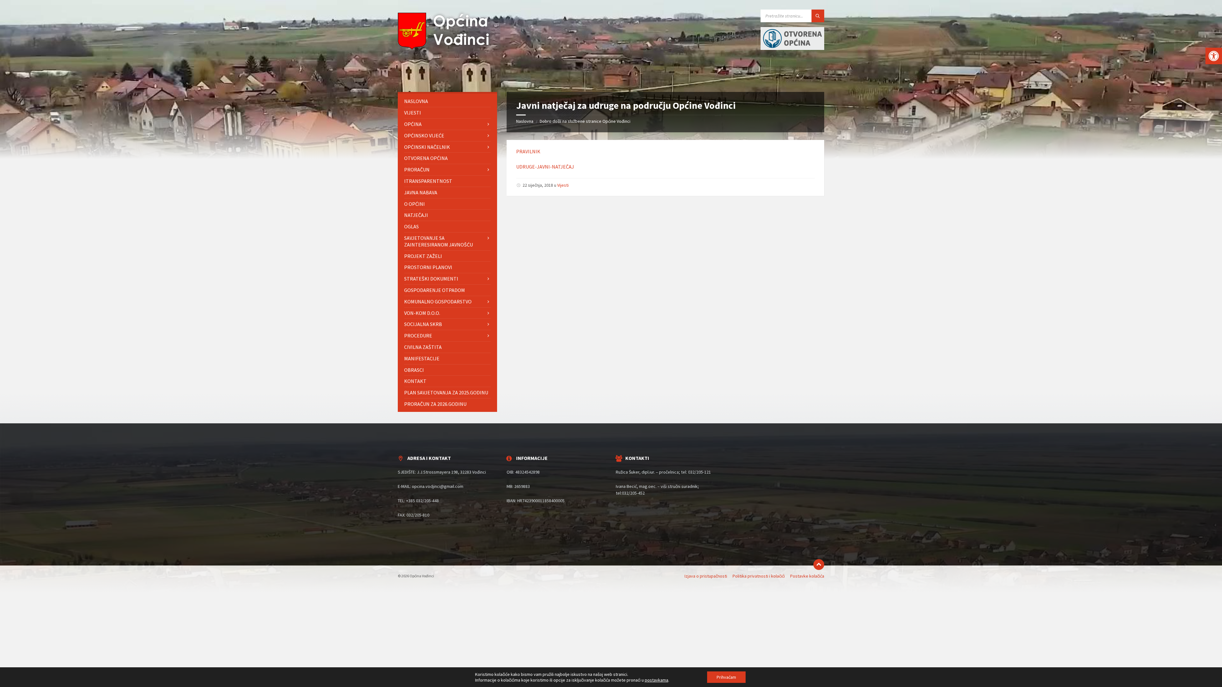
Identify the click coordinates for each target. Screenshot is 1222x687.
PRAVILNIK (528, 151)
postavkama (656, 680)
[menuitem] (447, 101)
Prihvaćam (726, 677)
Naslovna (524, 121)
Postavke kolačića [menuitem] (807, 576)
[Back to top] (818, 564)
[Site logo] (445, 48)
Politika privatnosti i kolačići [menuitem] (759, 576)
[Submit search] (817, 16)
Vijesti (563, 185)
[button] (1213, 56)
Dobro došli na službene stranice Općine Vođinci (585, 121)
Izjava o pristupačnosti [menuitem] (706, 576)
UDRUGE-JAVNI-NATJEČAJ (545, 166)
